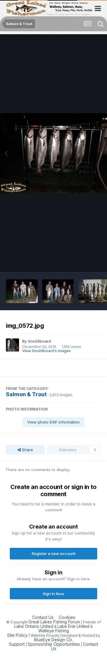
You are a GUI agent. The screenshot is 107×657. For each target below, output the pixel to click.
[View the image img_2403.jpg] (58, 291)
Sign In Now (53, 593)
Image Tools (82, 261)
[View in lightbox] (53, 153)
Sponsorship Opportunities (54, 644)
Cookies (67, 617)
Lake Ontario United (33, 626)
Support (17, 644)
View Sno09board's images (46, 351)
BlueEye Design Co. (53, 639)
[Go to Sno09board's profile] (12, 345)
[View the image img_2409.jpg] (22, 291)
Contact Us (43, 617)
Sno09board (39, 341)
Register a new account (53, 553)
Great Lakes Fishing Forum (54, 621)
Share (27, 449)
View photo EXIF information (53, 422)
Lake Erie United (73, 626)
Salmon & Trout (26, 394)
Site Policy (17, 635)
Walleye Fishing (53, 630)
